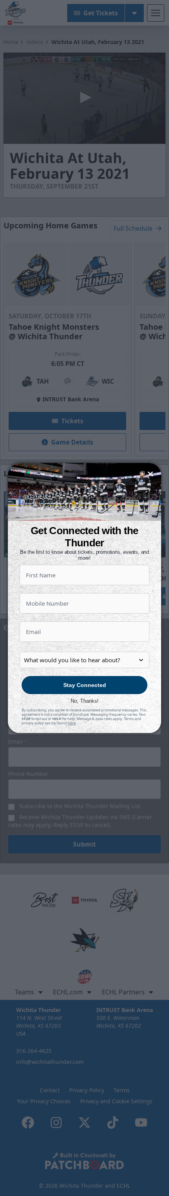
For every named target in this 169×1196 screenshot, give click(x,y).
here (71, 723)
